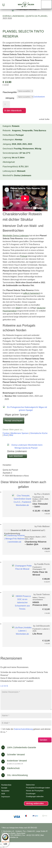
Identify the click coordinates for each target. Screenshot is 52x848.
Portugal (23, 256)
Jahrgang (9, 98)
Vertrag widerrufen (35, 803)
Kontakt (4, 788)
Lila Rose (37, 634)
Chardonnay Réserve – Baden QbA (35, 543)
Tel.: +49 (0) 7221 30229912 (11, 835)
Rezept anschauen (14, 420)
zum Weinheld (16, 456)
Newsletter (5, 791)
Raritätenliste (6, 785)
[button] (46, 4)
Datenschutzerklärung (23, 729)
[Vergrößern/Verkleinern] (1, 844)
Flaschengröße (10, 92)
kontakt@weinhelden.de (9, 837)
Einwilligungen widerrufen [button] (35, 796)
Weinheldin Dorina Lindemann (16, 236)
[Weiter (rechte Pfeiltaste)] (3, 847)
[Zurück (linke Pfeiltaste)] (1, 847)
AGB (3, 794)
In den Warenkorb (13, 110)
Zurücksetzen (39, 97)
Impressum (5, 797)
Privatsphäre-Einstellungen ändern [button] (38, 788)
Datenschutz (30, 785)
